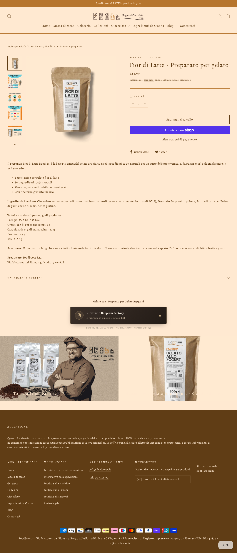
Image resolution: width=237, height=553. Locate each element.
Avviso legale (51, 503)
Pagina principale (16, 46)
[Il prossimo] (14, 143)
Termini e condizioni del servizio (63, 470)
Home (46, 26)
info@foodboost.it (100, 469)
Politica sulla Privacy (56, 490)
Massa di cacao (63, 26)
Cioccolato (119, 26)
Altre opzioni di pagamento (179, 139)
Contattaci (187, 26)
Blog (170, 26)
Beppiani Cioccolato (145, 57)
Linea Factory (35, 46)
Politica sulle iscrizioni (57, 483)
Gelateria (84, 26)
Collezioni (101, 26)
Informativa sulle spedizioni (61, 477)
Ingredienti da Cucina (148, 26)
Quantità (137, 96)
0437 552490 (102, 477)
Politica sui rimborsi (56, 496)
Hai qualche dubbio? (24, 278)
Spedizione (149, 79)
